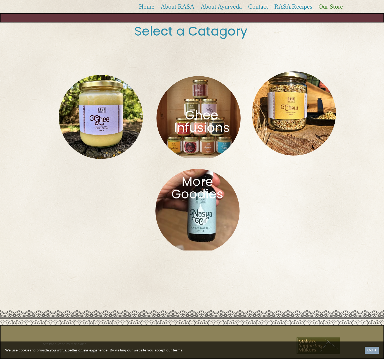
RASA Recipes (293, 6)
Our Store (330, 6)
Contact (258, 6)
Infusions (202, 127)
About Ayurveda (221, 6)
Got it (371, 350)
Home (146, 6)
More (197, 181)
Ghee (201, 115)
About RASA (177, 6)
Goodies (197, 194)
